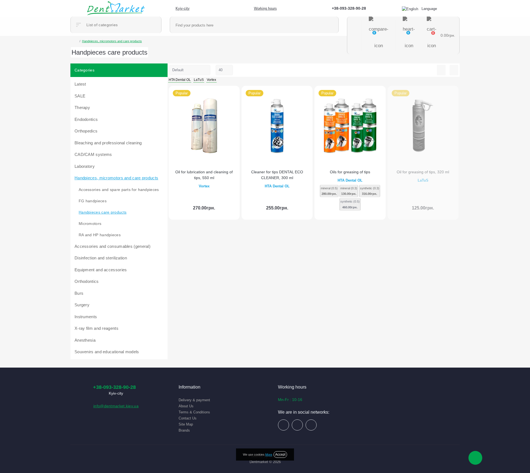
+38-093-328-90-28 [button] (114, 387)
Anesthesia (85, 340)
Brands (184, 430)
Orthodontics (87, 281)
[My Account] (354, 35)
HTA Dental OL (277, 186)
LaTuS (423, 180)
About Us (186, 406)
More (268, 454)
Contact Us (188, 418)
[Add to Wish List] (239, 93)
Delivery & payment (194, 400)
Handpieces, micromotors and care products (116, 178)
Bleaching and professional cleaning (108, 142)
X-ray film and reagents (96, 328)
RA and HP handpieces (100, 235)
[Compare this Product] (233, 93)
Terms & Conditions (194, 412)
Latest (80, 84)
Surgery (82, 304)
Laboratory (85, 166)
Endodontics (86, 119)
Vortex (204, 186)
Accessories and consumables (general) (112, 246)
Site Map (186, 424)
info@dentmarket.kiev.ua (116, 406)
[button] (180, 8)
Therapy (82, 107)
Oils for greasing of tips (350, 172)
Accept (280, 454)
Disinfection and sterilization (101, 258)
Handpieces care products (102, 212)
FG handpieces (93, 201)
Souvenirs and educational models (107, 351)
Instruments (86, 316)
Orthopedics (86, 131)
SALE (80, 96)
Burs (79, 293)
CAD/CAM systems (93, 154)
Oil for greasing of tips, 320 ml (423, 172)
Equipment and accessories (101, 269)
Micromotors (90, 223)
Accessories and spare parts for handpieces (119, 189)
